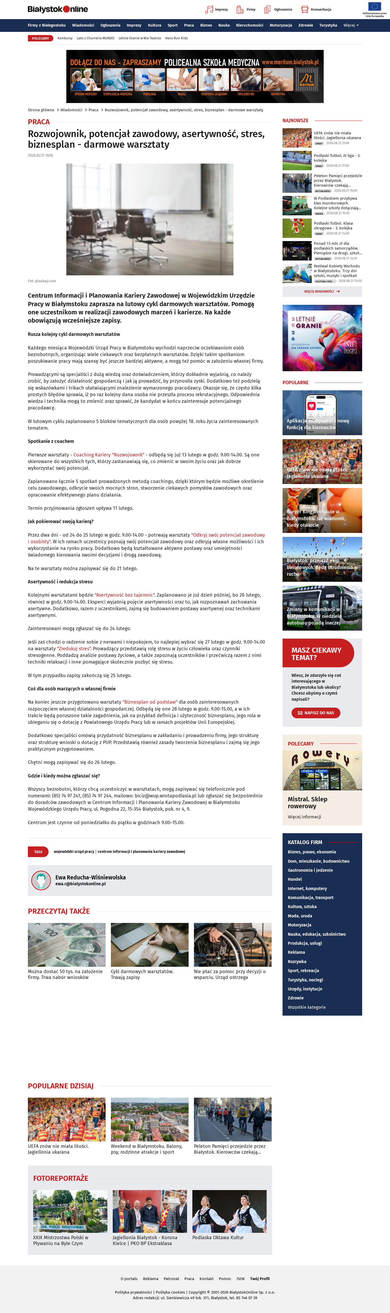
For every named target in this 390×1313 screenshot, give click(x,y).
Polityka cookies (170, 1292)
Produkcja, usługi (305, 943)
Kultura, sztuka (302, 906)
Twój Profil (260, 1278)
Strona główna (41, 110)
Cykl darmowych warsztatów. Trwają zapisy (142, 974)
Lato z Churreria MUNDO (95, 38)
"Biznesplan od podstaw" (150, 702)
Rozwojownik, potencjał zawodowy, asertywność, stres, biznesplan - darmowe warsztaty (184, 110)
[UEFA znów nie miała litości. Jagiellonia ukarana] (67, 1119)
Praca (189, 25)
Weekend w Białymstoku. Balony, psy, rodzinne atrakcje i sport (146, 1149)
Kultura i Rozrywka (326, 281)
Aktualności (323, 191)
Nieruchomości (249, 25)
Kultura (154, 25)
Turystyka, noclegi (305, 979)
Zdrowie (305, 25)
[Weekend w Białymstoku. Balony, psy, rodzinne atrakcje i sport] (150, 1119)
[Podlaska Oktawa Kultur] (229, 1211)
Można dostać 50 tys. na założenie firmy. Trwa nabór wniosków (65, 974)
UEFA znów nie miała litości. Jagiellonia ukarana (58, 1149)
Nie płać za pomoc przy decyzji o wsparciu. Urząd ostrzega (230, 974)
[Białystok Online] (58, 10)
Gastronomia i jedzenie (310, 870)
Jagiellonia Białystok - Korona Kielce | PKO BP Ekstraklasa (145, 1240)
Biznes (206, 25)
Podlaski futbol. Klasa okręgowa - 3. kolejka (333, 225)
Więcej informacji (304, 816)
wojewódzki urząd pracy (74, 852)
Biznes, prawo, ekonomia (312, 851)
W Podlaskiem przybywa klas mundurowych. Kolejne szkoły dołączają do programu (336, 203)
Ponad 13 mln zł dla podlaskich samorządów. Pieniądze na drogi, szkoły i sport (337, 248)
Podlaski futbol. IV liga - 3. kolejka (337, 158)
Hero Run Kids (176, 38)
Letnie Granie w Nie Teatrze (140, 38)
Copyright (197, 1292)
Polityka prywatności (133, 1292)
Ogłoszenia (283, 9)
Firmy (251, 9)
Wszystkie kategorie (307, 1007)
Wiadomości (83, 25)
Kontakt (207, 1278)
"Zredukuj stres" (73, 649)
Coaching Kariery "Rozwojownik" (108, 455)
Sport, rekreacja (303, 970)
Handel (295, 879)
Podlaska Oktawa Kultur (218, 1238)
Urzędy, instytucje (305, 988)
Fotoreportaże (60, 1178)
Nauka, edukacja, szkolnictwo (317, 934)
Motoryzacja (281, 25)
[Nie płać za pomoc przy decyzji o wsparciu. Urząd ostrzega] (233, 945)
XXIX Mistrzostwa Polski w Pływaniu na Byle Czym (60, 1240)
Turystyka (328, 25)
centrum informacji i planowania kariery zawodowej (141, 852)
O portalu (129, 1278)
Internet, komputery (307, 888)
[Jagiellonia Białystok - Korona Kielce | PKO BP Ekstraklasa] (150, 1211)
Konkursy (65, 38)
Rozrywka (297, 961)
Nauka (224, 25)
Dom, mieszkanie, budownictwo (318, 861)
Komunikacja (321, 9)
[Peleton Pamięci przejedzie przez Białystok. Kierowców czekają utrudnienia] (233, 1119)
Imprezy (221, 9)
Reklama (296, 952)
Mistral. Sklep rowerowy (307, 803)
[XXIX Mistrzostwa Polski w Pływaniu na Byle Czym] (70, 1211)
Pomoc (225, 1278)
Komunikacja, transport (310, 897)
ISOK (241, 1278)
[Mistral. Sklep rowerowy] (322, 770)
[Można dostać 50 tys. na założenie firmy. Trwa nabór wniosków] (67, 945)
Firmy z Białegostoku (47, 25)
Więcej (349, 25)
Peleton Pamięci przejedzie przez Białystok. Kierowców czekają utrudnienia (230, 1149)
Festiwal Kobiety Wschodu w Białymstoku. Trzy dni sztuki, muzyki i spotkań (337, 271)
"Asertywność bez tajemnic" (124, 595)
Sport (173, 25)
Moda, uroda (300, 915)
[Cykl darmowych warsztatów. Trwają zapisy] (150, 945)
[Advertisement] (150, 1031)
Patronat (171, 1278)
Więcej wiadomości (319, 291)
